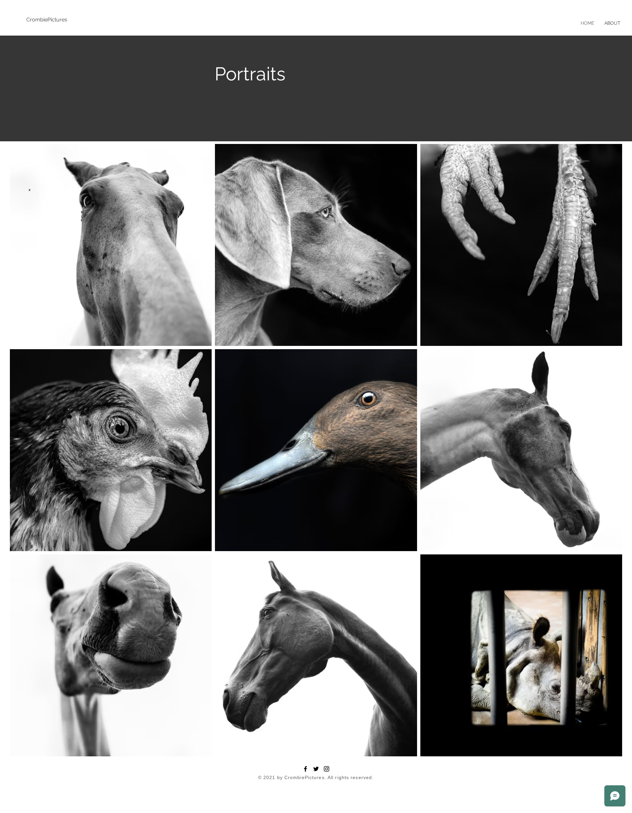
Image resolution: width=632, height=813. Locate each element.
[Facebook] (305, 768)
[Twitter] (316, 768)
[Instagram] (326, 768)
